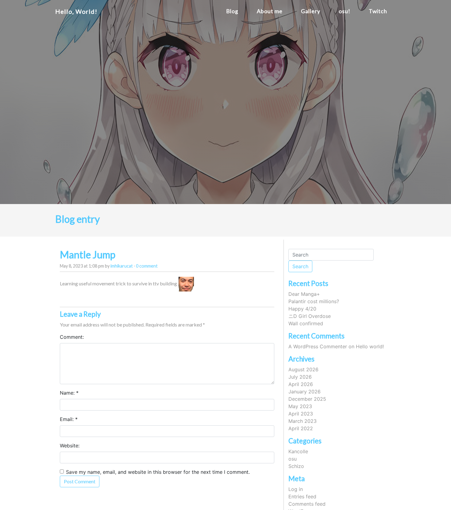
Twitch (378, 11)
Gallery (310, 11)
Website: (69, 445)
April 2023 (300, 414)
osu (292, 459)
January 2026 (304, 391)
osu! (344, 11)
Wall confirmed (305, 323)
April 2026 (300, 384)
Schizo (296, 466)
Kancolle (298, 451)
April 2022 (300, 428)
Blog (232, 11)
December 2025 (307, 399)
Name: (67, 393)
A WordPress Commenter (317, 346)
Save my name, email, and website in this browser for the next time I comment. (158, 472)
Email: (67, 419)
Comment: (72, 337)
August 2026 (303, 369)
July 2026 (300, 377)
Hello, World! (76, 11)
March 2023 (302, 421)
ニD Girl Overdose (309, 316)
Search (300, 266)
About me (270, 11)
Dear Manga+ (304, 294)
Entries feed (302, 496)
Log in (295, 489)
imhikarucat (121, 266)
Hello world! (370, 346)
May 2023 (300, 406)
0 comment (147, 266)
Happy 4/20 (302, 309)
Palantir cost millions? (313, 301)
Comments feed (307, 504)
